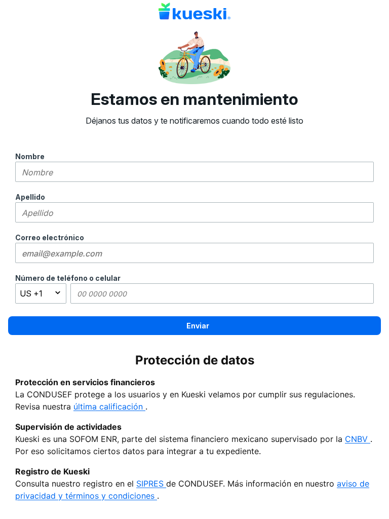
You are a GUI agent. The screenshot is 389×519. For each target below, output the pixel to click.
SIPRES (151, 483)
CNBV (357, 439)
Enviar (197, 325)
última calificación (109, 406)
